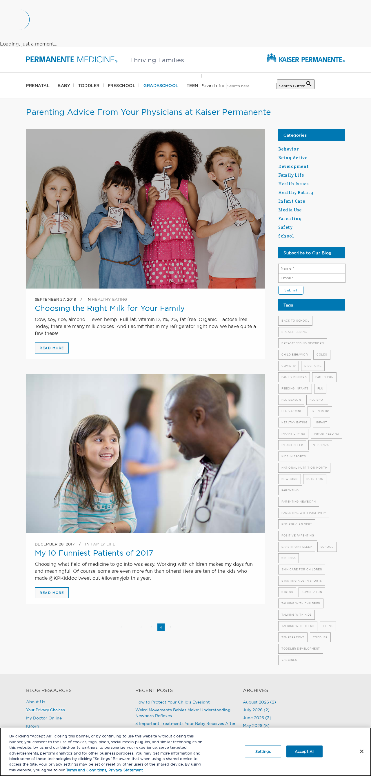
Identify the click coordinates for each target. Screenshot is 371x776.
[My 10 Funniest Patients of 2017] (145, 453)
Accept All (304, 751)
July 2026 (253, 709)
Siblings (288, 558)
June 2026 (253, 717)
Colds (322, 354)
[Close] (361, 751)
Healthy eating (294, 422)
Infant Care (291, 201)
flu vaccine (291, 411)
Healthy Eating (109, 299)
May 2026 (252, 725)
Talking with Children (300, 603)
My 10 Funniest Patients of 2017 (94, 553)
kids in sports (293, 456)
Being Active (292, 157)
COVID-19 (288, 365)
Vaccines (289, 659)
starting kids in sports (301, 580)
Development (293, 166)
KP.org (32, 726)
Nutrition (314, 479)
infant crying (293, 433)
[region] (185, 752)
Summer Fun (312, 592)
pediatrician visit (296, 524)
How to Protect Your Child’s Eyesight (172, 702)
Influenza (320, 445)
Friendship (320, 411)
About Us (35, 701)
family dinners (294, 377)
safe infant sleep (296, 546)
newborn (289, 479)
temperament (292, 637)
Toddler (320, 637)
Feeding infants (295, 388)
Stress (287, 592)
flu (320, 388)
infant (321, 422)
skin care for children (301, 569)
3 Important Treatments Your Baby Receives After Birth (185, 726)
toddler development (300, 648)
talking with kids (296, 614)
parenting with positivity (303, 512)
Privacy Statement (125, 770)
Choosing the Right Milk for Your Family (110, 308)
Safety (285, 227)
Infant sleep (292, 445)
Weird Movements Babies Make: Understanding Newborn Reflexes (182, 712)
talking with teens (297, 626)
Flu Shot (317, 399)
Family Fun (324, 377)
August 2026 (256, 702)
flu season (291, 399)
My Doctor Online (44, 718)
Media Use (290, 210)
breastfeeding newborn (302, 343)
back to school (295, 320)
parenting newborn (298, 501)
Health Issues (293, 183)
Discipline (312, 365)
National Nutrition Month (304, 467)
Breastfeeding (294, 331)
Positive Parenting (297, 535)
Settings (263, 751)
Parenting (290, 218)
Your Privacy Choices (45, 710)
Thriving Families (157, 60)
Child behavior (294, 354)
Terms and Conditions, (86, 770)
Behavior (288, 149)
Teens (328, 626)
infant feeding (326, 433)
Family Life (103, 544)
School (286, 236)
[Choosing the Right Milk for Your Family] (145, 209)
